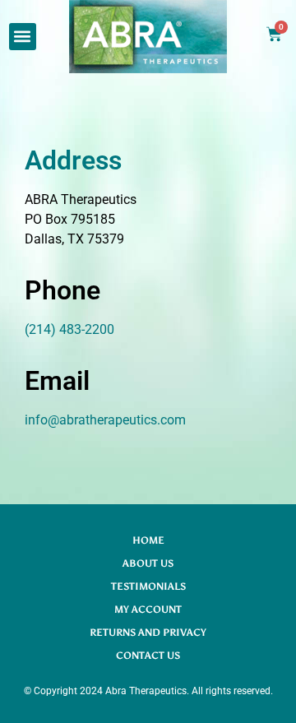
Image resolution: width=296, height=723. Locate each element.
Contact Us (148, 655)
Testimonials (148, 586)
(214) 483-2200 (69, 329)
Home (148, 540)
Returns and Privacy (148, 632)
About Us (148, 563)
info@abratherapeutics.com (105, 420)
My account (148, 609)
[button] (22, 36)
